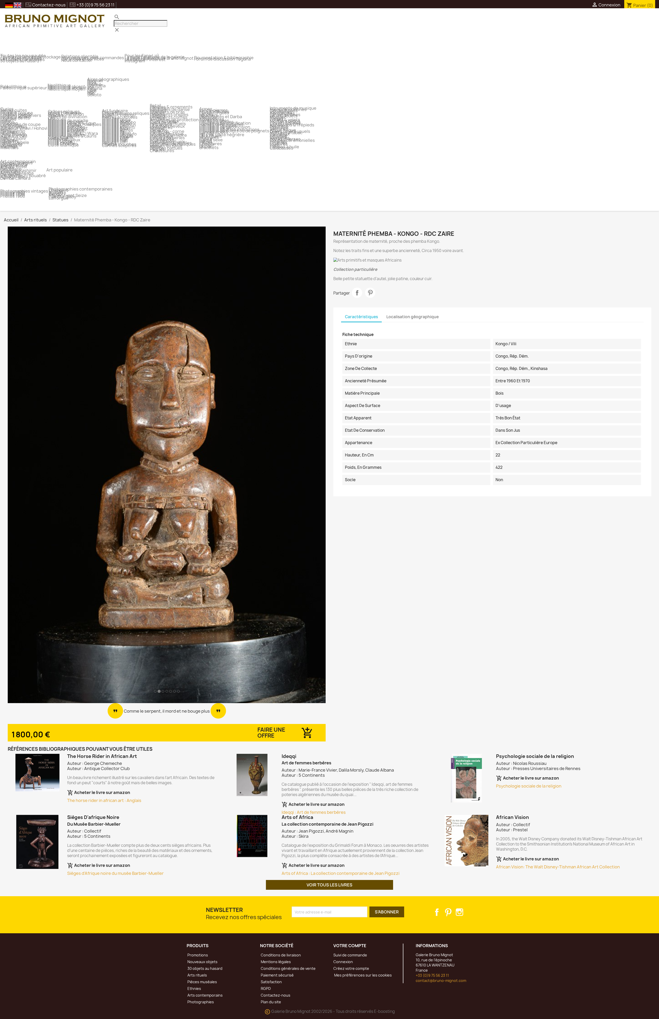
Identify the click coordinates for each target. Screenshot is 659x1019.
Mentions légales (275, 961)
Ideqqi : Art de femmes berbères (314, 812)
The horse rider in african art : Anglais (104, 800)
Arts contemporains (205, 995)
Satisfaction (271, 981)
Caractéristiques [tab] (361, 316)
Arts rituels (197, 975)
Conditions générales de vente (288, 968)
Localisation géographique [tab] (412, 316)
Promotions (197, 955)
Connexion (343, 961)
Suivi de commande (350, 955)
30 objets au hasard (204, 968)
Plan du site (270, 1001)
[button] (31, 465)
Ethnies (194, 988)
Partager (357, 293)
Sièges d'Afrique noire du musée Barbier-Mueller (115, 873)
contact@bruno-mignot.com (441, 980)
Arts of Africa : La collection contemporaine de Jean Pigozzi (341, 873)
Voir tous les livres (329, 885)
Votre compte (349, 945)
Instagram (459, 912)
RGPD (265, 988)
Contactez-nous (45, 5)
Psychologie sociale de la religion (528, 786)
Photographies (200, 1001)
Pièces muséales (202, 981)
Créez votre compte (351, 968)
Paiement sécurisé (277, 975)
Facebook (437, 912)
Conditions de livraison (280, 955)
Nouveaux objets (202, 961)
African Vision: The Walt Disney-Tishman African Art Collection (558, 867)
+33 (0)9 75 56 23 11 (432, 975)
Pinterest (370, 293)
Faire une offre (271, 733)
